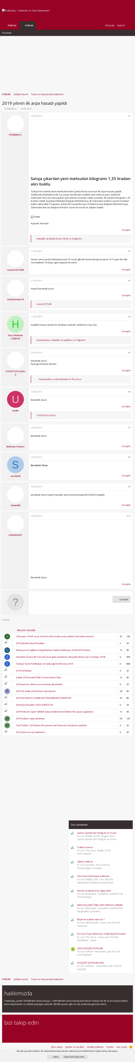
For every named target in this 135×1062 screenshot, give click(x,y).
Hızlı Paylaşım (84, 853)
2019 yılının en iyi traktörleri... (31, 732)
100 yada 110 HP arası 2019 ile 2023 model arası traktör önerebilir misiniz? (55, 636)
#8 (129, 457)
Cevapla (126, 229)
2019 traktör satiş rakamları (30, 718)
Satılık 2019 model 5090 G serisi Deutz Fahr (38, 677)
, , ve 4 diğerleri (59, 238)
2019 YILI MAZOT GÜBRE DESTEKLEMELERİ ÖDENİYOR (43, 698)
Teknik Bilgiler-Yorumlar (89, 868)
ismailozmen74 (15, 299)
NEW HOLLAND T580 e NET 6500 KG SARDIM (100, 905)
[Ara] (130, 25)
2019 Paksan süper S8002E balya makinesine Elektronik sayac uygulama (54, 711)
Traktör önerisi (85, 847)
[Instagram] (12, 1032)
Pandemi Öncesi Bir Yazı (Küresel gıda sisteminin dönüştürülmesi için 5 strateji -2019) (60, 656)
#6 (129, 391)
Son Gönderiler (79, 824)
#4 (129, 316)
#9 (129, 486)
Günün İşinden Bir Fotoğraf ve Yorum (96, 832)
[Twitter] (37, 1032)
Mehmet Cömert (15, 446)
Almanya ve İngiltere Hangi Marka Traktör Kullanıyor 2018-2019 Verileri (53, 650)
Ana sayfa (121, 1046)
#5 (129, 352)
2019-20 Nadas (24, 670)
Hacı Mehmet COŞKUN (15, 337)
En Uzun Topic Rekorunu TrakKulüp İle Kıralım (101, 933)
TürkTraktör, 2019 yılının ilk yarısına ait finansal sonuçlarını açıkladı (51, 725)
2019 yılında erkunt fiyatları (30, 643)
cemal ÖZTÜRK (15, 269)
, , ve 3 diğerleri (61, 340)
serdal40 (15, 476)
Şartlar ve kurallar (74, 1046)
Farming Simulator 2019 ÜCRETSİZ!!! (34, 704)
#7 (129, 427)
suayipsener (15, 534)
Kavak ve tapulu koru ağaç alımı (94, 890)
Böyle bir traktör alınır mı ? (91, 919)
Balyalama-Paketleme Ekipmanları (95, 882)
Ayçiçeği (81, 969)
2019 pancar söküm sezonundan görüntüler (39, 684)
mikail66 (15, 505)
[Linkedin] (19, 1032)
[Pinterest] (25, 1032)
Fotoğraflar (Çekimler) (88, 911)
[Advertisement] (67, 62)
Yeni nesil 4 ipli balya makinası (93, 876)
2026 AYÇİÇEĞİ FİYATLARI (90, 948)
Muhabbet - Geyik (86, 940)
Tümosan (82, 925)
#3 (129, 280)
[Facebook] (6, 1032)
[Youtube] (43, 1032)
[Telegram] (31, 1032)
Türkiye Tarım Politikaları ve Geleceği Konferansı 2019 (44, 663)
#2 (129, 251)
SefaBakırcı (10, 108)
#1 (129, 115)
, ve (60, 379)
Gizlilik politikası (95, 1046)
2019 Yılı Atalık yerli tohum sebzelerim (36, 691)
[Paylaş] (125, 116)
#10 (129, 515)
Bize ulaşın (57, 1046)
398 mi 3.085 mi (85, 861)
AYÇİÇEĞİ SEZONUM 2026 (90, 962)
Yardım (110, 1046)
